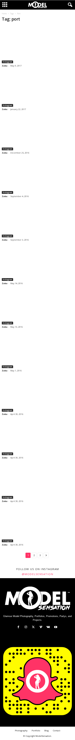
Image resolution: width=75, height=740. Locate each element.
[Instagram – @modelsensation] (37, 44)
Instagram (7, 62)
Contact (56, 730)
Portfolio (36, 730)
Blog (46, 730)
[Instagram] (26, 627)
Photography (21, 730)
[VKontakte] (49, 627)
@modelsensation (37, 574)
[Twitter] (34, 627)
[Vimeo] (41, 627)
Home (4, 13)
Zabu (4, 65)
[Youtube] (56, 627)
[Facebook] (19, 627)
